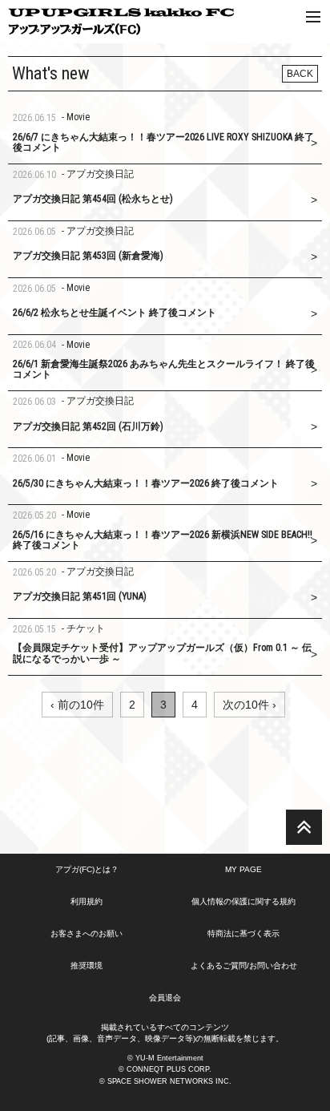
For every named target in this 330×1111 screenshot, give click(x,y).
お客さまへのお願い (86, 933)
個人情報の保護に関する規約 (243, 901)
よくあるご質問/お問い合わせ (244, 965)
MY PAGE (243, 869)
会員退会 (165, 997)
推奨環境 (86, 965)
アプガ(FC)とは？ (87, 869)
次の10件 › (249, 704)
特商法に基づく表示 (243, 933)
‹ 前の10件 (77, 704)
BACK (300, 73)
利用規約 (86, 901)
